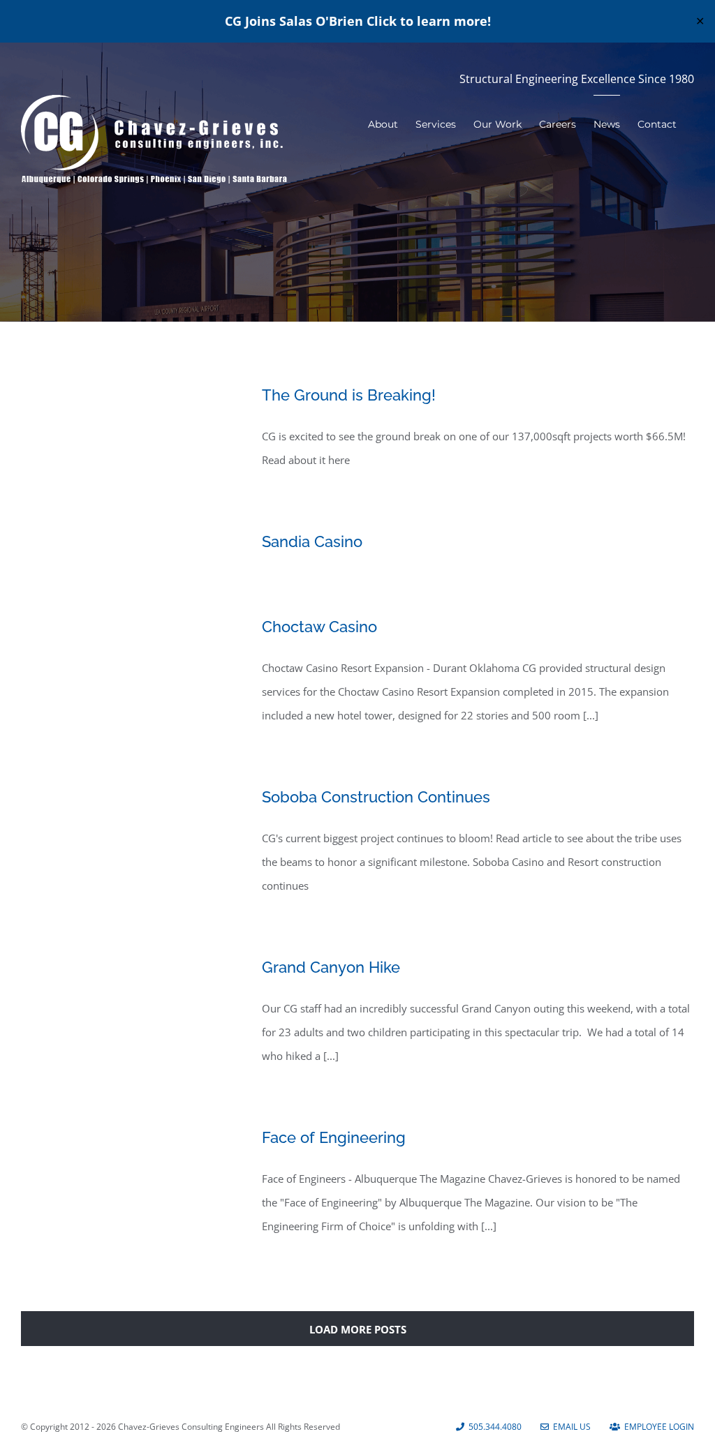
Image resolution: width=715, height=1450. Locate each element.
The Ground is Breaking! (349, 395)
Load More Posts (357, 1329)
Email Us (570, 1427)
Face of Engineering (334, 1137)
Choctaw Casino (319, 627)
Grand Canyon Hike (331, 967)
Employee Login (657, 1427)
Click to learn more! (429, 21)
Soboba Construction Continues (376, 797)
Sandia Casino (312, 541)
